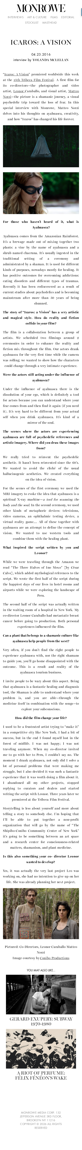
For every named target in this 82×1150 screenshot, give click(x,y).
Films (54, 17)
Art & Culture (37, 17)
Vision (16, 74)
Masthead (49, 22)
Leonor (19, 91)
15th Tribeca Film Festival (34, 80)
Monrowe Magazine (41, 8)
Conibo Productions (54, 958)
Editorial (67, 17)
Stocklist (32, 22)
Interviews (15, 17)
